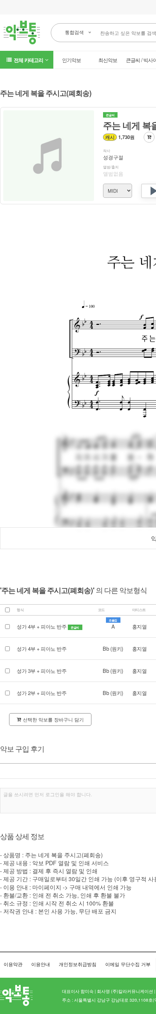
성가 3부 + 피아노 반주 (41, 670)
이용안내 (40, 964)
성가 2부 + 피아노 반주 (41, 692)
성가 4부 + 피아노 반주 (42, 626)
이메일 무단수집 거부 (128, 964)
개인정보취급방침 (78, 964)
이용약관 (13, 964)
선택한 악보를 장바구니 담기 (53, 719)
